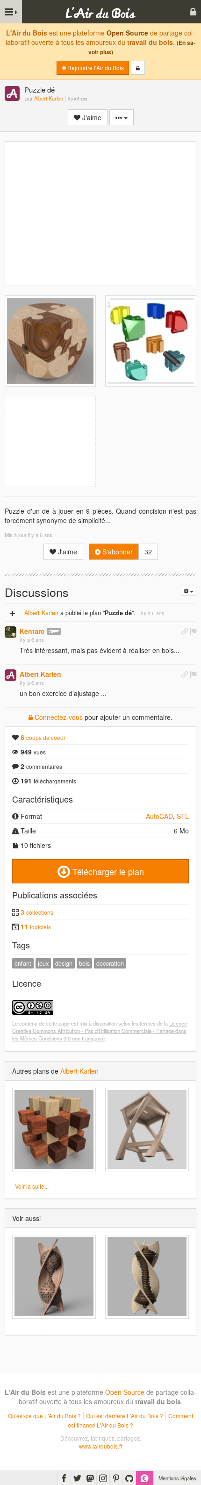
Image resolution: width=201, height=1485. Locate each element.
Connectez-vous (58, 717)
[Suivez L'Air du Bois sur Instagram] (103, 1478)
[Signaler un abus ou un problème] (193, 631)
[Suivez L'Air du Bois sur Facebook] (64, 1478)
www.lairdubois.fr (100, 1446)
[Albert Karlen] (12, 94)
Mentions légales (177, 1478)
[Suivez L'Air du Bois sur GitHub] (129, 1478)
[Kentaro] (10, 632)
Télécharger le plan (107, 871)
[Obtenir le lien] (184, 631)
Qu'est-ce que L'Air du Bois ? (44, 1416)
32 (148, 551)
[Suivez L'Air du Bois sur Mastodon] (90, 1478)
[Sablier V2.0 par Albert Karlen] (147, 1277)
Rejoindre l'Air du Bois (95, 68)
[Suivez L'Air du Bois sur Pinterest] (116, 1478)
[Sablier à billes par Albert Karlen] (54, 1277)
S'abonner (116, 551)
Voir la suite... (32, 1186)
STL (183, 816)
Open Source (127, 32)
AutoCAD (159, 816)
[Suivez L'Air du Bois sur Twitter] (77, 1478)
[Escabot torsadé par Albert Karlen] (147, 1129)
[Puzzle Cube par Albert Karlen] (54, 1129)
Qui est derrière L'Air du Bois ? (124, 1416)
